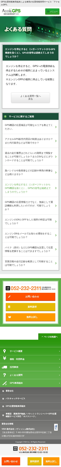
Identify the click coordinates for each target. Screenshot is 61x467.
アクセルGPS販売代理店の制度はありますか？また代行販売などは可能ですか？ (29, 141)
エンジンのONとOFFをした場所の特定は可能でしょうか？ (28, 221)
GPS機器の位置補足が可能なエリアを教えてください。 (29, 127)
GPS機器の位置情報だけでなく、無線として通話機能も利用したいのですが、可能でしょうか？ (29, 206)
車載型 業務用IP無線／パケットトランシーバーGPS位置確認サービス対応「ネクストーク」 (31, 415)
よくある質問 (16, 375)
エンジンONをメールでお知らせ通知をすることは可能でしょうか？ (28, 235)
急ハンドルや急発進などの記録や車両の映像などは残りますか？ (29, 172)
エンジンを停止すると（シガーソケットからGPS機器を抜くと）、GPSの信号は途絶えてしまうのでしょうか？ (28, 188)
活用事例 (14, 367)
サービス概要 (16, 351)
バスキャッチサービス (15, 398)
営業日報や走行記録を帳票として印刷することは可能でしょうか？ (29, 263)
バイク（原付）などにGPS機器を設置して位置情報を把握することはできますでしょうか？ (29, 249)
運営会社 (10, 391)
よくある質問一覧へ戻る (30, 97)
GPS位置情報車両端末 (15, 406)
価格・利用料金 (17, 359)
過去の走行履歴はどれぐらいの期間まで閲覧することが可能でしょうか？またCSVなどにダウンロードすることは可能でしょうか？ (29, 157)
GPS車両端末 (16, 383)
